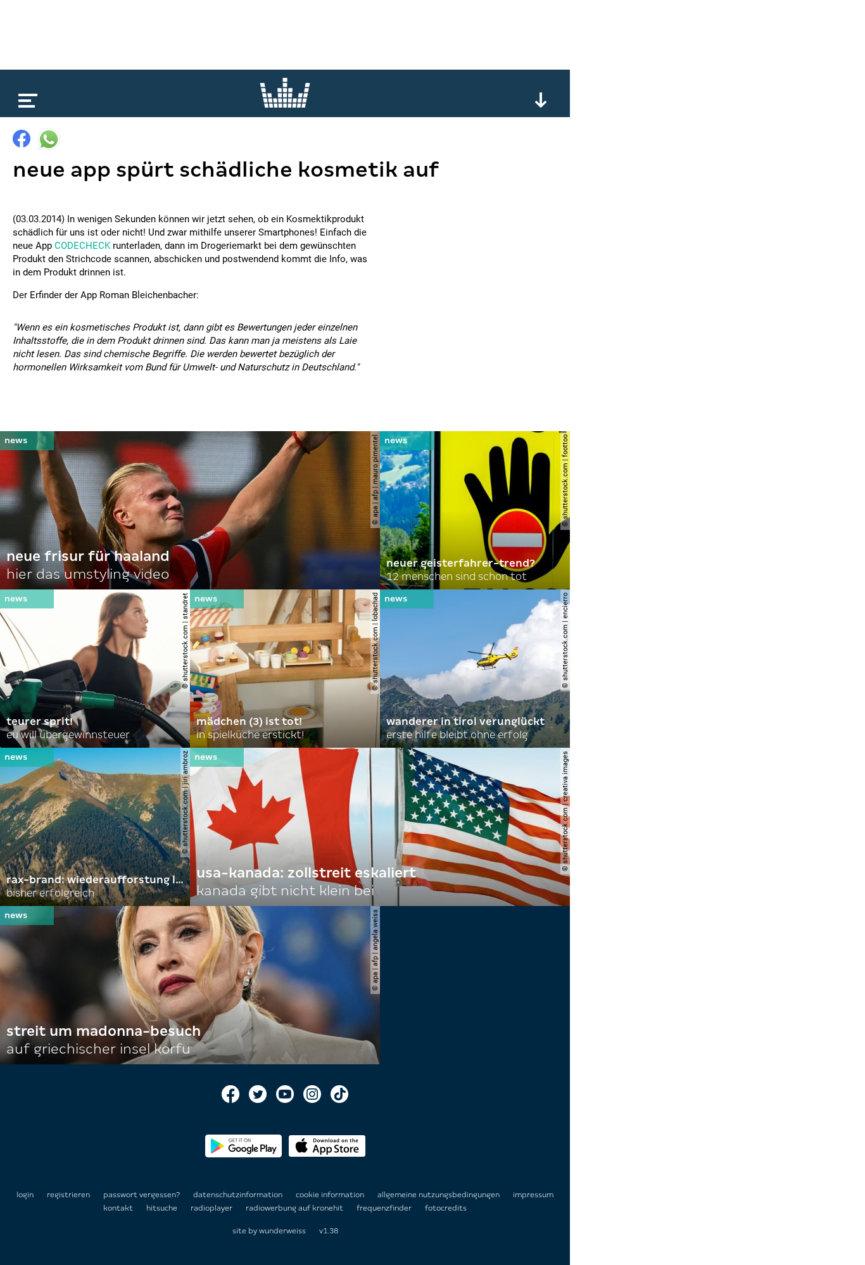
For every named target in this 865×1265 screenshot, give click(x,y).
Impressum (533, 1194)
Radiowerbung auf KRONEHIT (295, 1208)
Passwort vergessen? (141, 1194)
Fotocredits (446, 1208)
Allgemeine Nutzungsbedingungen (439, 1194)
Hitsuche (162, 1208)
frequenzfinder (385, 1208)
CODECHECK (82, 245)
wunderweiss (282, 1230)
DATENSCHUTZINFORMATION (238, 1194)
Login (25, 1194)
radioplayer (212, 1208)
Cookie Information (331, 1194)
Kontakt (119, 1208)
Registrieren (68, 1194)
